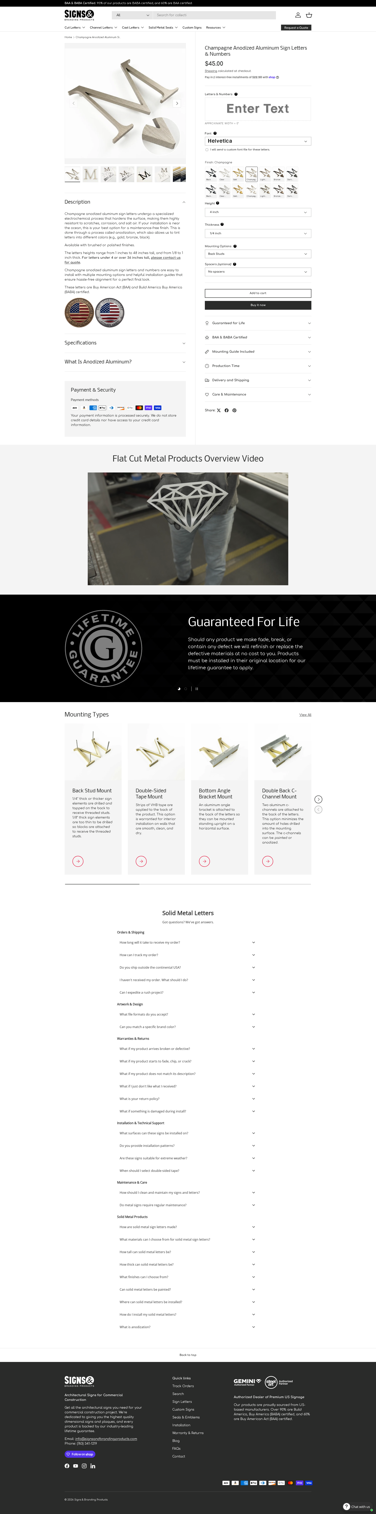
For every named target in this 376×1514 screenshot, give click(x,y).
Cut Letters (72, 27)
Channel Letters (101, 27)
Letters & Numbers (230, 94)
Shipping (211, 71)
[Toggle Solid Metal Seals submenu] (176, 27)
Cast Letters (130, 27)
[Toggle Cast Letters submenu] (142, 27)
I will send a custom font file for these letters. (240, 149)
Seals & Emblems (186, 1417)
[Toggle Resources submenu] (223, 27)
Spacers (231, 264)
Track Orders (183, 1386)
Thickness (224, 224)
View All (305, 715)
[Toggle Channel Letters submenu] (115, 27)
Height (221, 203)
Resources (213, 27)
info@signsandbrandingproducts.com (106, 1439)
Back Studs (216, 253)
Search (178, 1394)
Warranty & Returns (188, 1433)
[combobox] (194, 15)
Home (68, 37)
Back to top (188, 1355)
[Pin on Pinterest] (234, 410)
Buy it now (258, 305)
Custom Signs (192, 27)
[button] (309, 15)
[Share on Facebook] (226, 410)
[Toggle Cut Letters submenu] (83, 27)
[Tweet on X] (219, 410)
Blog (176, 1441)
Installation (181, 1425)
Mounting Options (231, 246)
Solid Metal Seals (161, 27)
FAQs (176, 1448)
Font (218, 133)
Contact (178, 1456)
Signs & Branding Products (91, 1499)
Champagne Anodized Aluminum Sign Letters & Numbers (99, 37)
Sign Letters (182, 1402)
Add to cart (258, 293)
